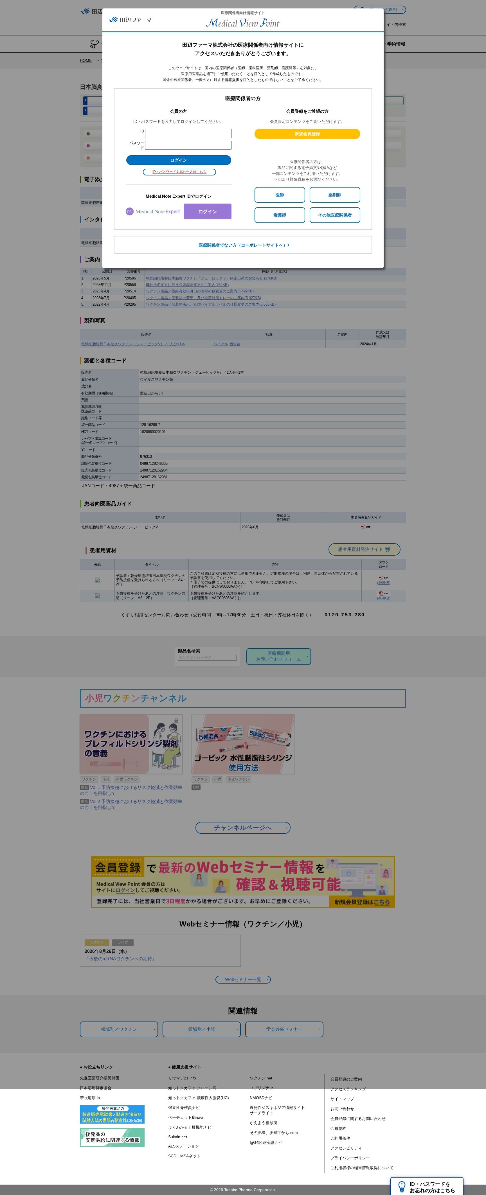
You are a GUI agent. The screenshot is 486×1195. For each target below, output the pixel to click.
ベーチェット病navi (185, 1117)
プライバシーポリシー (350, 1158)
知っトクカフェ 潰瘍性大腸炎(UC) (198, 1097)
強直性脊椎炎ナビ (184, 1107)
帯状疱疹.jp (90, 1097)
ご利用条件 (340, 1138)
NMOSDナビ (261, 1097)
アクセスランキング (348, 1089)
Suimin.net (177, 1137)
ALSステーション (183, 1146)
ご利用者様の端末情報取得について (361, 1167)
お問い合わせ (342, 1108)
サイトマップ (342, 1099)
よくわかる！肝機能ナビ (190, 1127)
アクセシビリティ (346, 1148)
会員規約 (338, 1128)
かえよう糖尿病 (263, 1122)
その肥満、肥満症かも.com (274, 1132)
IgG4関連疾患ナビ (266, 1142)
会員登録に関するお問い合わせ (358, 1118)
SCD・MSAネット (184, 1156)
